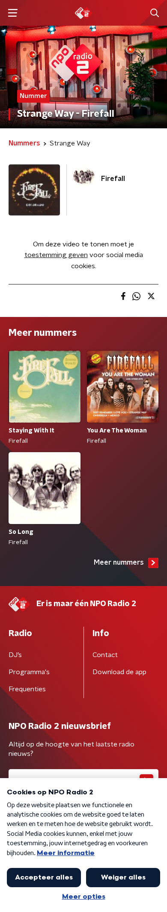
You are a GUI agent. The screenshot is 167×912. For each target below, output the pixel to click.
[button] (12, 13)
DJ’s (15, 654)
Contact (105, 654)
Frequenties (27, 689)
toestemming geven (56, 255)
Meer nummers (119, 562)
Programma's (29, 672)
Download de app (119, 672)
